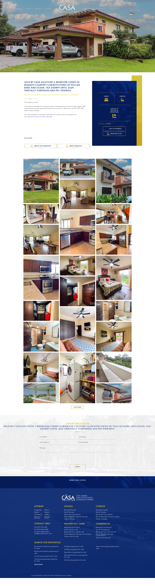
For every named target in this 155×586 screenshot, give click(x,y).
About (46, 510)
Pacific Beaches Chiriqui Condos (108, 517)
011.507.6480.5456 (41, 531)
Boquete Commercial (103, 527)
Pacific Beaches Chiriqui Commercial (105, 535)
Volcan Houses (69, 519)
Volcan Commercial (103, 538)
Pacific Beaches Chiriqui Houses (76, 517)
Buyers (38, 9)
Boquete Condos (102, 510)
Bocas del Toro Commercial (106, 532)
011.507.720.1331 (135, 9)
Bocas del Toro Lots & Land (74, 532)
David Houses (69, 512)
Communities (87, 9)
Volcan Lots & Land (71, 536)
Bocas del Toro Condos (104, 514)
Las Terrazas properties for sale (45, 556)
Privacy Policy (47, 517)
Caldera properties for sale (74, 549)
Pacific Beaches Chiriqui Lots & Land (77, 534)
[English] (131, 13)
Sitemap (68, 575)
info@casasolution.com (43, 533)
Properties (17, 9)
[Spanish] (133, 13)
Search (29, 9)
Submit (77, 466)
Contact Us (114, 9)
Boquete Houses (70, 510)
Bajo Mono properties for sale (75, 552)
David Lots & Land (71, 529)
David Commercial (103, 529)
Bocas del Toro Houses (72, 514)
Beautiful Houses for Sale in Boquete (40, 116)
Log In (137, 6)
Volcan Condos (101, 519)
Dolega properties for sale (73, 546)
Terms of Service (37, 517)
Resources (100, 9)
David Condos (101, 512)
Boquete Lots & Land (71, 527)
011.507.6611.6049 (135, 11)
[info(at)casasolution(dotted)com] (125, 9)
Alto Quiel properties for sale (75, 560)
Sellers (48, 9)
